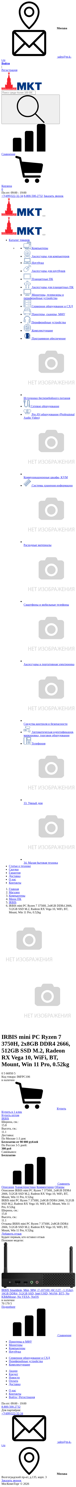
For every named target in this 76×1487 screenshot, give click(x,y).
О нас (12, 879)
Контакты (15, 882)
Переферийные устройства (26, 1361)
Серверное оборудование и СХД (29, 1357)
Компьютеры (17, 1348)
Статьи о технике (20, 866)
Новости (14, 1377)
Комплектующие (19, 1364)
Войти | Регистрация (22, 1397)
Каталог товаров (19, 240)
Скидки (14, 869)
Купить (61, 1108)
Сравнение (64, 1335)
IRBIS (5, 1118)
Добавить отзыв (11, 1233)
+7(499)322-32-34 (12, 196)
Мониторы (16, 1345)
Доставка (14, 876)
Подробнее (8, 1306)
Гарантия (14, 872)
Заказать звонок (53, 196)
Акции (13, 1370)
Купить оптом (10, 1115)
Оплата (13, 1380)
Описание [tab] (7, 1187)
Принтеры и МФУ (20, 1341)
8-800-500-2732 (33, 196)
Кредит (13, 1374)
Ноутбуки (15, 1351)
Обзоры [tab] (59, 1187)
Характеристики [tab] (25, 1187)
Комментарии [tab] (45, 1187)
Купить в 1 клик (11, 1111)
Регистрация (9, 70)
